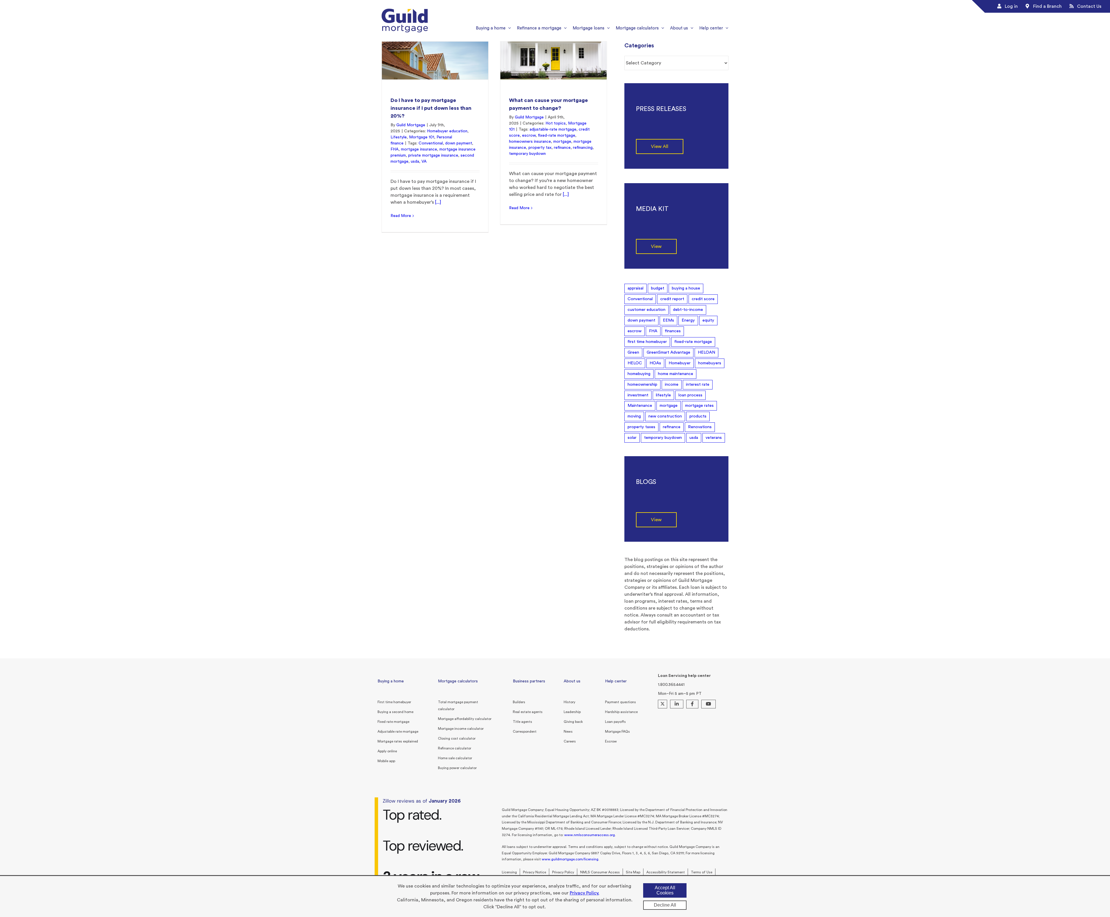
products (697, 416)
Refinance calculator (454, 748)
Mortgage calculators (458, 681)
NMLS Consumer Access (600, 872)
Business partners (529, 681)
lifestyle (663, 395)
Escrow (611, 741)
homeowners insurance (530, 142)
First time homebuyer (394, 702)
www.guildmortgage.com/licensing (570, 859)
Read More (401, 216)
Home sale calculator (455, 758)
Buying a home (391, 681)
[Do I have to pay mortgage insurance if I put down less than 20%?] (435, 60)
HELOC (635, 363)
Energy (688, 320)
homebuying (639, 374)
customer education (646, 309)
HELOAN (706, 352)
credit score (703, 299)
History (569, 702)
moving (634, 416)
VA (424, 161)
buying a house (686, 288)
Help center (616, 681)
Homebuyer (680, 363)
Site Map (633, 872)
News (568, 731)
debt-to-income (688, 309)
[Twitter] (662, 704)
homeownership (642, 384)
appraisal (635, 288)
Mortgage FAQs (617, 731)
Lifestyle (399, 137)
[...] (438, 202)
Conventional (431, 143)
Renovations (700, 427)
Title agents (522, 721)
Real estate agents (528, 712)
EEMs (668, 320)
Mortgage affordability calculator (464, 719)
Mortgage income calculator (461, 728)
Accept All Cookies (665, 890)
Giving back (573, 721)
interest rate (697, 384)
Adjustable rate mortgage (398, 731)
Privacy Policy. (584, 893)
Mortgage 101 (421, 137)
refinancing (583, 148)
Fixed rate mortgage (393, 721)
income (671, 384)
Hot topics (555, 123)
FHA (395, 149)
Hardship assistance (621, 712)
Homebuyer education (447, 131)
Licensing (509, 872)
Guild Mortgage (410, 125)
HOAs (655, 363)
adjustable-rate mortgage (553, 129)
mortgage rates (699, 405)
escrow (529, 135)
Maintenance (640, 405)
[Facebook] (692, 704)
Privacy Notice (534, 872)
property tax (540, 148)
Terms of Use (701, 872)
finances (673, 331)
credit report (672, 299)
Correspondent (524, 731)
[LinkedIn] (676, 704)
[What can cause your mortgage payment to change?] (553, 60)
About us (572, 681)
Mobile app (386, 761)
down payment (458, 143)
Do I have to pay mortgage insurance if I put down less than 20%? (431, 108)
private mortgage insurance (433, 155)
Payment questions (620, 702)
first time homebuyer (647, 341)
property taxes (641, 427)
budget (657, 288)
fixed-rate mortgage (556, 135)
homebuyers (709, 363)
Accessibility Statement (665, 872)
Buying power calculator (457, 768)
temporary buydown (527, 154)
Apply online (387, 751)
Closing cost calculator (457, 738)
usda (415, 161)
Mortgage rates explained (398, 741)
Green (633, 352)
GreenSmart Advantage (668, 352)
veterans (714, 437)
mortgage (562, 142)
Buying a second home (395, 712)
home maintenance (675, 374)
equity (708, 320)
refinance (562, 148)
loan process (690, 395)
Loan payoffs (615, 721)
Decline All (665, 905)
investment (638, 395)
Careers (570, 741)
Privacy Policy (563, 872)
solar (632, 437)
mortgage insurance (419, 149)
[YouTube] (708, 704)
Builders (519, 702)
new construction (665, 416)
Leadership (572, 712)
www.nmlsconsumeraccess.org (589, 835)
